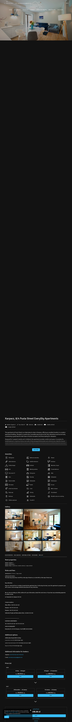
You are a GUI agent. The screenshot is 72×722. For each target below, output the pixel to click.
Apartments (17, 10)
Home (10, 10)
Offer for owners (42, 10)
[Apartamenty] (36, 4)
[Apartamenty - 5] (14, 525)
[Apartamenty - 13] (32, 546)
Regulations (52, 10)
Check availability (36, 718)
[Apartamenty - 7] (32, 535)
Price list (36, 720)
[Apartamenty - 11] (14, 536)
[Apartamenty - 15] (51, 546)
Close (6, 716)
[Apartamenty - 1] (14, 514)
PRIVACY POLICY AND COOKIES (12, 712)
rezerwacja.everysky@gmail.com (24, 3)
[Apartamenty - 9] (51, 535)
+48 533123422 (9, 3)
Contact (32, 10)
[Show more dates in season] (35, 683)
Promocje (25, 10)
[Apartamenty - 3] (42, 519)
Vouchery (60, 10)
